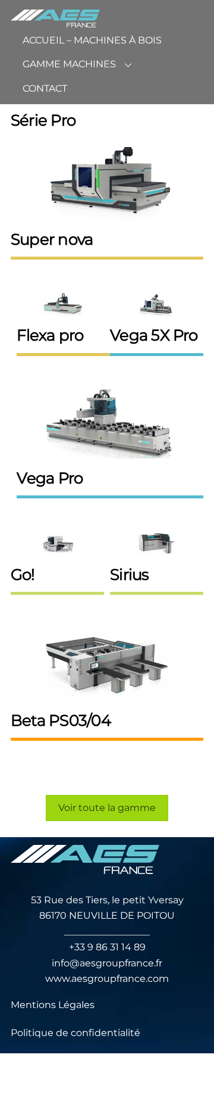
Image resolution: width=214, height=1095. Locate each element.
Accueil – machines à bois (92, 40)
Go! (23, 574)
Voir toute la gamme (107, 807)
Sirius (129, 574)
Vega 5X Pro (154, 335)
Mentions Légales (53, 1004)
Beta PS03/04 (61, 720)
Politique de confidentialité (75, 1032)
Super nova (52, 239)
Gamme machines (69, 64)
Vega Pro (50, 478)
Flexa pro (50, 335)
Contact (45, 88)
